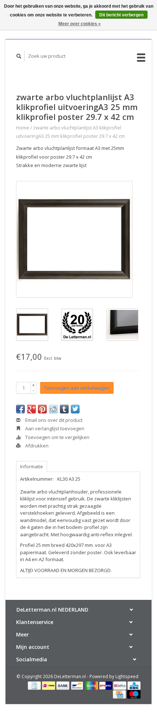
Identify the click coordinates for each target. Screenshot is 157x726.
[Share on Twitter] (75, 409)
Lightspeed (126, 676)
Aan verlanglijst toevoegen (54, 428)
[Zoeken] (19, 56)
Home (22, 127)
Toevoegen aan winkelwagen (77, 388)
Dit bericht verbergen (121, 15)
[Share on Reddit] (53, 409)
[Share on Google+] (31, 409)
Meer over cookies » (79, 23)
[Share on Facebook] (20, 409)
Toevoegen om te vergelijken (56, 437)
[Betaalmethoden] (35, 685)
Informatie (31, 466)
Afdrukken (36, 445)
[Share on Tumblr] (64, 409)
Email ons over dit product (53, 420)
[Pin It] (42, 409)
